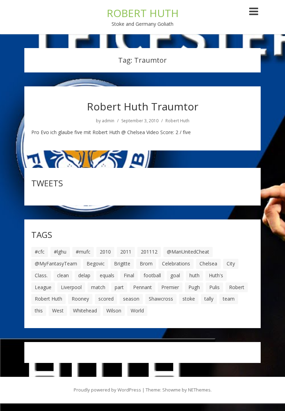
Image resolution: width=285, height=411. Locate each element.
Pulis (214, 287)
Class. (41, 275)
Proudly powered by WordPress (107, 390)
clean (63, 275)
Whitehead (85, 310)
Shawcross (161, 298)
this (39, 310)
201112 (149, 251)
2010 (105, 251)
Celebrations (176, 263)
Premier (170, 287)
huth (194, 275)
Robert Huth (177, 120)
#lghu (60, 251)
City (231, 263)
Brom (146, 263)
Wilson (113, 310)
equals (107, 275)
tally (208, 298)
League (43, 287)
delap (84, 275)
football (152, 275)
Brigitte (122, 263)
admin (108, 120)
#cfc (39, 251)
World (137, 310)
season (131, 298)
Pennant (142, 287)
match (98, 287)
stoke (188, 298)
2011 (125, 251)
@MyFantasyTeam (56, 263)
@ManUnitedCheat (188, 251)
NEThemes (199, 390)
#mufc (83, 251)
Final (129, 275)
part (119, 287)
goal (175, 275)
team (229, 298)
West (58, 310)
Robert (236, 287)
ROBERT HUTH (143, 13)
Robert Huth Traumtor (142, 106)
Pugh (194, 287)
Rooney (80, 298)
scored (106, 298)
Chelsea (208, 263)
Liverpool (71, 287)
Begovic (96, 263)
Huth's (216, 275)
